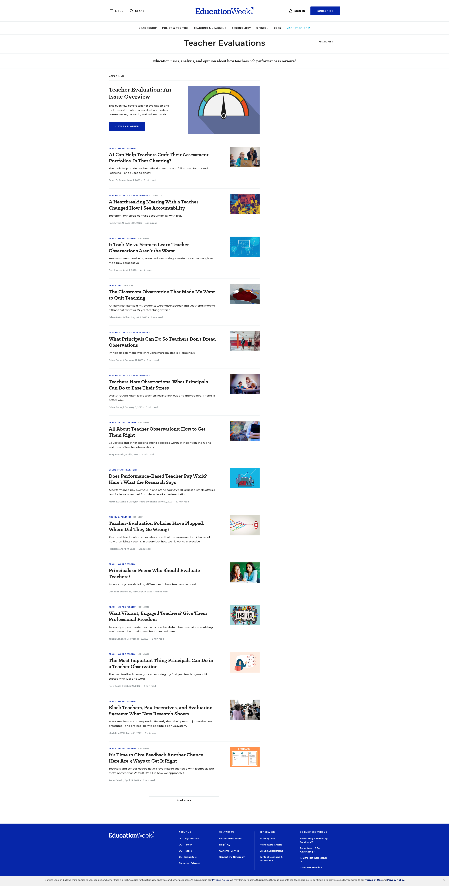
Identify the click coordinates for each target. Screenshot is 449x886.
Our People (185, 851)
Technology (241, 27)
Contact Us (226, 832)
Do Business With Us (313, 832)
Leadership (148, 27)
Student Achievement (123, 470)
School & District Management (129, 195)
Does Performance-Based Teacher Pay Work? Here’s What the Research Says (158, 479)
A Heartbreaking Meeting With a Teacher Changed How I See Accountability (153, 205)
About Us (185, 832)
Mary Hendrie (116, 454)
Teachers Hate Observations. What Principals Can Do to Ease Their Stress (158, 385)
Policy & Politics (175, 27)
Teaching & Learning (210, 27)
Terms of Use (373, 880)
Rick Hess (114, 549)
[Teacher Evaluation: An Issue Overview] (224, 133)
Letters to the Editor (230, 838)
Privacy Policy (220, 880)
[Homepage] (224, 10)
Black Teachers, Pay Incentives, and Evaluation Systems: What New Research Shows (161, 710)
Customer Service (229, 851)
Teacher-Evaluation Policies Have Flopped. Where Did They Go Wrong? (156, 526)
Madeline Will (117, 733)
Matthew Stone (117, 501)
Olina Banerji (116, 360)
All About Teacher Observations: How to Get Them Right (157, 432)
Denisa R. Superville (120, 591)
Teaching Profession (123, 148)
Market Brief (297, 27)
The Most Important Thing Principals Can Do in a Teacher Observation (161, 663)
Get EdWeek (267, 832)
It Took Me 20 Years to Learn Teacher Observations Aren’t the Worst (149, 247)
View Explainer (127, 126)
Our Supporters (187, 857)
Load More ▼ (184, 800)
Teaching (115, 285)
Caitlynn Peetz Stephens (143, 501)
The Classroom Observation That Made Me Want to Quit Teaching (162, 295)
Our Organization (189, 838)
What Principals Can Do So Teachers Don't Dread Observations (162, 342)
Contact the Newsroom (232, 857)
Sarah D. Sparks (117, 180)
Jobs (277, 27)
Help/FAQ (224, 844)
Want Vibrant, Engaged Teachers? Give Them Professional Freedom (158, 616)
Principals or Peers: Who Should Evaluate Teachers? (154, 573)
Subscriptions (267, 838)
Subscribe (325, 10)
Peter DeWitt (116, 780)
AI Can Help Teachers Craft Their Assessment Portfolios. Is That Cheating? (159, 158)
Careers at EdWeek (189, 863)
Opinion (262, 27)
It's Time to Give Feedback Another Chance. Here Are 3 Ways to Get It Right (156, 758)
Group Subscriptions (271, 851)
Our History (185, 844)
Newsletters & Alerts (271, 844)
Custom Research (310, 867)
